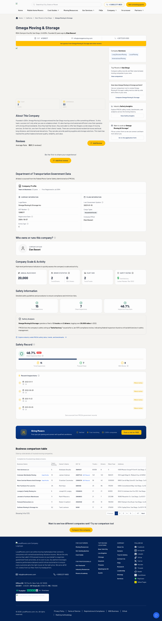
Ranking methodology (64, 615)
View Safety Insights (127, 116)
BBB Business (113, 611)
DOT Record (86, 475)
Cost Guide (79, 555)
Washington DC (103, 569)
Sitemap (120, 575)
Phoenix (101, 565)
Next (143, 513)
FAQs (101, 10)
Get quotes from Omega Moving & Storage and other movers (81, 43)
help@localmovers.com (27, 574)
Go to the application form (127, 138)
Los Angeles (102, 553)
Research (120, 567)
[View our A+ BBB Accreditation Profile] (32, 597)
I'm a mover (125, 10)
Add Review (97, 143)
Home (20, 10)
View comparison (117, 76)
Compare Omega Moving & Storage (127, 97)
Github (124, 611)
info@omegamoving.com (83, 38)
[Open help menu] (156, 615)
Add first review (62, 160)
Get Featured (80, 565)
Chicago (101, 557)
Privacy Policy (59, 611)
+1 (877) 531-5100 (123, 38)
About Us (120, 547)
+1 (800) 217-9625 (115, 4)
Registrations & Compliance (94, 611)
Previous (110, 513)
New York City (103, 549)
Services (120, 578)
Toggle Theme (5, 620)
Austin (100, 573)
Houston (101, 561)
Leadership (121, 571)
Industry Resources (82, 569)
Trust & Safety (122, 555)
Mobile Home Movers (35, 10)
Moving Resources (71, 10)
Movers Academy (82, 573)
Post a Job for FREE (131, 432)
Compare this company (81, 530)
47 (138, 513)
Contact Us (121, 559)
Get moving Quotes (82, 551)
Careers (120, 551)
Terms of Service (74, 611)
